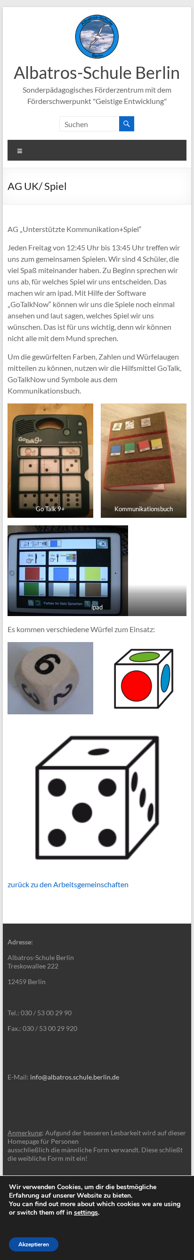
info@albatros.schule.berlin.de (74, 1077)
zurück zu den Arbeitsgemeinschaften (68, 884)
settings (86, 1213)
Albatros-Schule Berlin (97, 72)
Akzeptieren (33, 1244)
